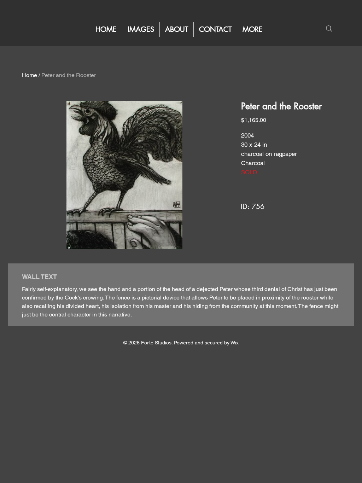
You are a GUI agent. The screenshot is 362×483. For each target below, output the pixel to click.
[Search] (329, 28)
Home (29, 75)
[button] (252, 29)
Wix (234, 342)
